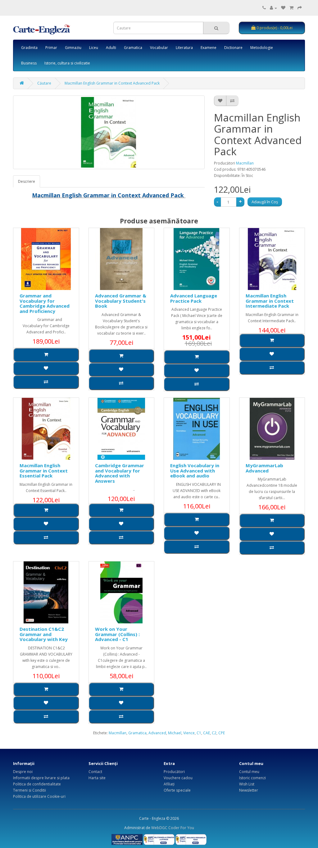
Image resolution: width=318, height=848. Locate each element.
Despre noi (23, 771)
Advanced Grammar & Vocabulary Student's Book (120, 300)
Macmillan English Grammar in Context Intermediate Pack (270, 300)
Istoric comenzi (252, 777)
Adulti (111, 47)
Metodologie (261, 47)
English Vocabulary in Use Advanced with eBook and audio (194, 470)
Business (29, 63)
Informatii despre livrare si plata (41, 777)
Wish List (246, 784)
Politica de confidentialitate (37, 784)
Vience (189, 733)
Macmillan (245, 163)
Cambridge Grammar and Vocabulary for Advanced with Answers (119, 473)
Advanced (157, 733)
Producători (174, 771)
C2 (214, 733)
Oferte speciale (177, 790)
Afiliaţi (169, 784)
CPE (221, 733)
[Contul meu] (273, 8)
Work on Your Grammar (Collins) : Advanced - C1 (117, 634)
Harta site (97, 777)
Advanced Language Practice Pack (193, 298)
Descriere (26, 181)
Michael (174, 733)
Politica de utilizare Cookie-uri (39, 796)
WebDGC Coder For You (172, 827)
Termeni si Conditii (29, 790)
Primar (51, 47)
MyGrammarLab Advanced (264, 468)
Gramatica (133, 47)
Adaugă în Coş (265, 201)
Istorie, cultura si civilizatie (67, 63)
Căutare (44, 83)
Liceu (93, 47)
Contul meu (249, 771)
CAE (206, 733)
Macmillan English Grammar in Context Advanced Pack (112, 83)
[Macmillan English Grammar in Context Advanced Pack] (109, 132)
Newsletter (248, 790)
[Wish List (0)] (283, 8)
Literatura (184, 47)
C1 (199, 733)
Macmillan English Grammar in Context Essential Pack (44, 470)
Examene (208, 47)
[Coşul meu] (291, 8)
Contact (95, 771)
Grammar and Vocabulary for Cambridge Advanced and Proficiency (45, 303)
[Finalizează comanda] (300, 8)
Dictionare (233, 47)
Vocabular (159, 47)
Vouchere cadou (178, 777)
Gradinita (29, 47)
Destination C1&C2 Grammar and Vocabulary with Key (44, 634)
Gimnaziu (73, 47)
